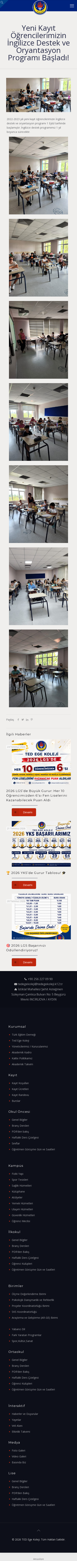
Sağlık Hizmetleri (22, 1185)
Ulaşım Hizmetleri (22, 1209)
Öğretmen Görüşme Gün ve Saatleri (33, 1149)
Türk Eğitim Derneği (24, 1034)
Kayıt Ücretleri (20, 1089)
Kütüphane (18, 1191)
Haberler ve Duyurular (25, 1414)
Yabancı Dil (18, 1329)
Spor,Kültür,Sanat (22, 1341)
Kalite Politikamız (22, 1058)
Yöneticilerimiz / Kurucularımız (30, 1046)
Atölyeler (17, 1197)
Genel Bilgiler (19, 1119)
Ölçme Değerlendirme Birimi (29, 1294)
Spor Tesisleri (20, 1179)
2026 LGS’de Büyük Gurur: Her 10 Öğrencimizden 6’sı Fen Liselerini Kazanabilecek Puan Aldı (36, 795)
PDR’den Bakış (20, 1252)
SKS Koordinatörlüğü (24, 1311)
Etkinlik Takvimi (21, 1431)
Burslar (16, 1101)
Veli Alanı (17, 1425)
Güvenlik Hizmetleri (23, 1215)
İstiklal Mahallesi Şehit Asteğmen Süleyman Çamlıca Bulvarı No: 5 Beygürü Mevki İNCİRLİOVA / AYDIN (38, 994)
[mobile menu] (72, 5)
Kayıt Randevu (20, 1095)
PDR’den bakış (20, 1131)
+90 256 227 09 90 (40, 979)
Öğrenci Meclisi (21, 1221)
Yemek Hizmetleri (22, 1203)
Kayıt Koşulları (20, 1083)
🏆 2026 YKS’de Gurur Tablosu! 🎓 (36, 873)
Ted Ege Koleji (20, 1040)
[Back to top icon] (38, 1530)
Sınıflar (16, 1143)
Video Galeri (19, 1456)
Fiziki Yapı (17, 1173)
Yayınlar (16, 1420)
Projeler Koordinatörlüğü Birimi (30, 1306)
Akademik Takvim (22, 1064)
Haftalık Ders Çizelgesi (25, 1137)
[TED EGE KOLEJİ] (40, 5)
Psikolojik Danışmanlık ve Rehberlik (33, 1300)
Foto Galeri (18, 1450)
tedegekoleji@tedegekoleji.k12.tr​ (40, 984)
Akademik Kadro (22, 1052)
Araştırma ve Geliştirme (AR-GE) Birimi (35, 1317)
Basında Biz (19, 1462)
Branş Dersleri (20, 1125)
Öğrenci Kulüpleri (22, 1263)
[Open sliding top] (4, 4)
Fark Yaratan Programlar (26, 1335)
